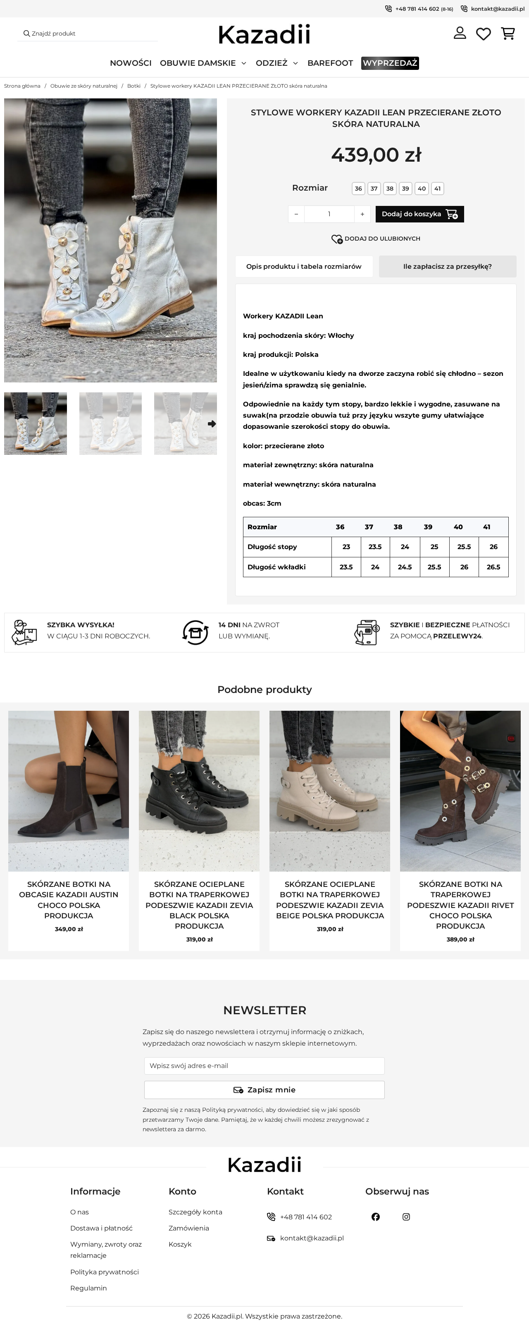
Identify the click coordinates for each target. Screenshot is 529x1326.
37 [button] (374, 188)
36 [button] (358, 188)
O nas (79, 1212)
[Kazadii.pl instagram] (406, 1217)
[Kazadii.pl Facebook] (375, 1217)
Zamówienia (189, 1228)
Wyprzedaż (390, 63)
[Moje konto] (460, 34)
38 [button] (389, 188)
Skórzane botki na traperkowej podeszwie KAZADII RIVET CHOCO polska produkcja (460, 905)
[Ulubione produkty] (483, 35)
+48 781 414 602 (417, 8)
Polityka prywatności (104, 1272)
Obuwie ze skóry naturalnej (83, 86)
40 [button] (422, 188)
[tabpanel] (376, 439)
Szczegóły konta (195, 1212)
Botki (134, 86)
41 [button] (437, 188)
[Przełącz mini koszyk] (508, 33)
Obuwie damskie (198, 63)
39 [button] (405, 188)
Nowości (131, 63)
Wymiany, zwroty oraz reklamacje (106, 1249)
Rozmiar (310, 188)
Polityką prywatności (232, 1109)
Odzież (272, 63)
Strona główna (22, 86)
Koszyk (180, 1244)
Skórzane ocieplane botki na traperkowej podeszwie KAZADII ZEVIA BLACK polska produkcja (199, 905)
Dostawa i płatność (101, 1228)
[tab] (304, 266)
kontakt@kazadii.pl (498, 8)
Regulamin (88, 1288)
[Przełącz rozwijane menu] (244, 63)
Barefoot (330, 63)
